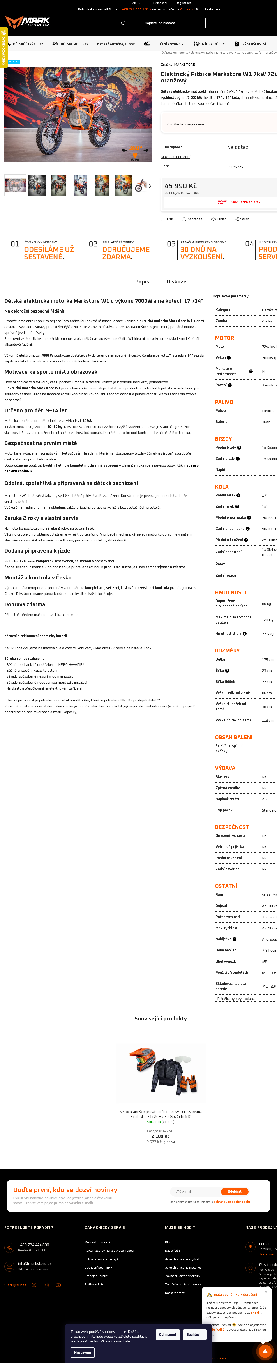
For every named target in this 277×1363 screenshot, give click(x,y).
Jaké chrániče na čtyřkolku (183, 1259)
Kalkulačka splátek (245, 202)
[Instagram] (46, 1285)
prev (106, 1095)
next (215, 1095)
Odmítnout (167, 1334)
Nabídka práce (175, 1292)
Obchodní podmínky (98, 1267)
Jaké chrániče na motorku (183, 1267)
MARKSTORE (184, 64)
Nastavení (82, 1352)
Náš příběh (172, 1250)
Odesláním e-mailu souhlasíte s (210, 1201)
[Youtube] (58, 1285)
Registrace (183, 3)
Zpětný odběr (94, 1284)
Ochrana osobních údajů (101, 1259)
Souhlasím (195, 1334)
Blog (199, 9)
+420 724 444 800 (134, 9)
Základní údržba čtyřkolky (182, 1276)
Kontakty (186, 9)
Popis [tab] (142, 282)
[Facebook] (34, 1285)
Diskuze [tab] (177, 282)
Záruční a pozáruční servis (183, 1284)
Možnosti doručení (175, 157)
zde (127, 1341)
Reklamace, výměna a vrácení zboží (109, 1250)
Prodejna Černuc (96, 1276)
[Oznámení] (265, 1351)
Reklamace (213, 9)
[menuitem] (24, 43)
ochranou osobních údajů (231, 1201)
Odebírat (235, 1191)
